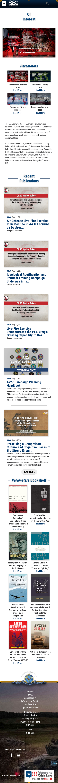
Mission (30, 691)
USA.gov (30, 725)
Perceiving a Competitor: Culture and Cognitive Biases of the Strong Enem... (29, 447)
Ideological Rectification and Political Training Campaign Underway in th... (26, 278)
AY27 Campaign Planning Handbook (24, 384)
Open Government (30, 707)
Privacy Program (30, 718)
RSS (30, 729)
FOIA (30, 694)
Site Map (30, 733)
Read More (17, 90)
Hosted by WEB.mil (11, 775)
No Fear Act (30, 704)
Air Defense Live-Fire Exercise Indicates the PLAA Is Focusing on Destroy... (28, 224)
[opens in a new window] (11, 755)
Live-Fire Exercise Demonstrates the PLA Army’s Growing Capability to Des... (27, 332)
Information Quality (30, 701)
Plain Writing (30, 712)
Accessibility (30, 698)
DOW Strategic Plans (30, 721)
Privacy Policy (30, 715)
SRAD (9, 217)
